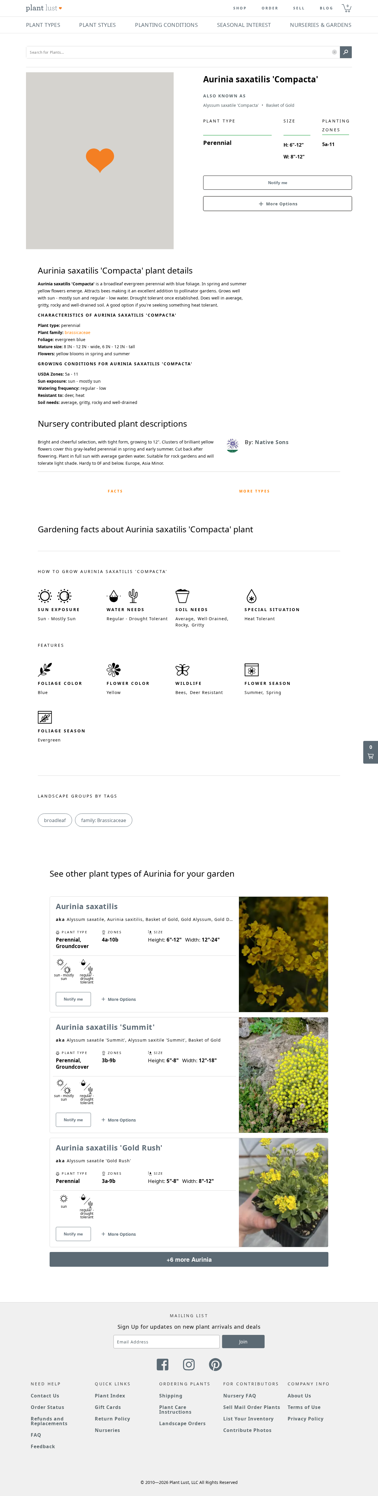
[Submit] (346, 52)
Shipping (171, 1395)
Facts (115, 491)
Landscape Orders (182, 1423)
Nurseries (107, 1430)
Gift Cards (108, 1407)
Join (243, 1341)
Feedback (43, 1446)
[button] (334, 52)
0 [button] (347, 6)
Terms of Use (304, 1407)
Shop (240, 8)
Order (270, 8)
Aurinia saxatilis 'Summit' (105, 1027)
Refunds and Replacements (49, 1421)
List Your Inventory (248, 1418)
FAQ (36, 1435)
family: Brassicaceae (103, 820)
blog (326, 8)
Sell (299, 8)
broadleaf (55, 820)
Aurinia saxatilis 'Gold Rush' (109, 1148)
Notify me (277, 182)
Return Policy (112, 1418)
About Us (300, 1395)
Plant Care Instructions (175, 1409)
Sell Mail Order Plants (251, 1407)
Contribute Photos (247, 1430)
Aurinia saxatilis (87, 906)
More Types (254, 491)
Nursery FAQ (239, 1395)
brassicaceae (77, 332)
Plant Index (110, 1395)
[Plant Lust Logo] (44, 8)
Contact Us (45, 1395)
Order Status (47, 1407)
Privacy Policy (306, 1418)
